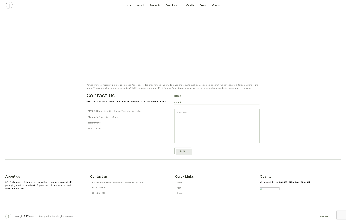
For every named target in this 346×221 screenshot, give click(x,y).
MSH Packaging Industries (43, 216)
